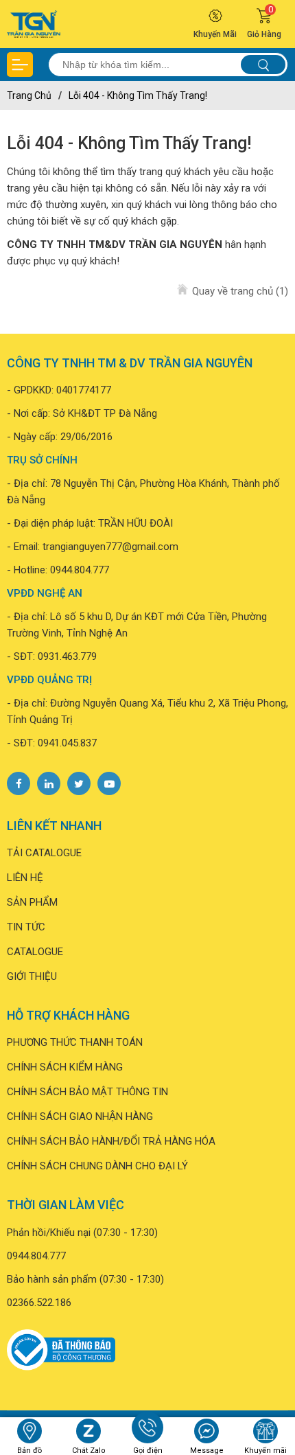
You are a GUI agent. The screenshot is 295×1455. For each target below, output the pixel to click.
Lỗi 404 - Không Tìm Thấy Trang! (138, 95)
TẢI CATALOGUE (44, 853)
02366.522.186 (39, 1302)
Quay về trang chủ (238, 291)
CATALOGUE (35, 952)
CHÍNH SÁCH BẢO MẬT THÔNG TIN (87, 1092)
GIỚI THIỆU (32, 976)
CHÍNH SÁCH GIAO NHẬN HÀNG (80, 1116)
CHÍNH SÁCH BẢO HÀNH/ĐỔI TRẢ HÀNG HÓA (111, 1141)
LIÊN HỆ (25, 877)
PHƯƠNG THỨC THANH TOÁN (75, 1042)
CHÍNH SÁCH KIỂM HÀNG (65, 1067)
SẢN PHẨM (32, 902)
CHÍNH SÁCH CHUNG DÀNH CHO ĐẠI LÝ (97, 1166)
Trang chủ (29, 95)
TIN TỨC (26, 927)
